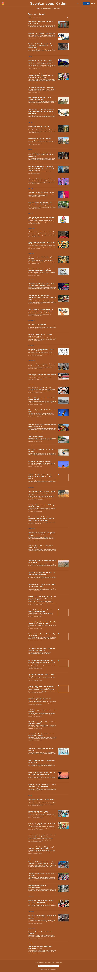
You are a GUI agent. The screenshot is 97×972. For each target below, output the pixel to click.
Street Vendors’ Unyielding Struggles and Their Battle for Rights (41, 847)
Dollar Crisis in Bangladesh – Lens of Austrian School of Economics (42, 836)
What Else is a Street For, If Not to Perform (41, 450)
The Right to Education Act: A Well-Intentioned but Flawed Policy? (41, 284)
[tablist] (35, 18)
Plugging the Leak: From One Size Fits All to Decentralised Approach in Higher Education (42, 598)
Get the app (55, 966)
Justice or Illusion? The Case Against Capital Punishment (42, 375)
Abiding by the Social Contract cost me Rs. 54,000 (39, 171)
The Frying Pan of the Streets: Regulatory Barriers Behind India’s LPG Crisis (41, 154)
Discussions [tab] (38, 17)
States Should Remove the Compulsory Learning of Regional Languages (41, 687)
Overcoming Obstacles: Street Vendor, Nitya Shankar (41, 800)
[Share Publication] (80, 3)
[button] (38, 8)
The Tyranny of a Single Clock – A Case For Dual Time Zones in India (40, 310)
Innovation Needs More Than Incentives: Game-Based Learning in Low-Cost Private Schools (40, 75)
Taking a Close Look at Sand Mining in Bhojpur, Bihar (42, 505)
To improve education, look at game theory (41, 675)
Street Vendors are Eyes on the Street (42, 364)
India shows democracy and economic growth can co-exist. (41, 522)
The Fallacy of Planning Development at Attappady (42, 874)
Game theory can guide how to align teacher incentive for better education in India (41, 678)
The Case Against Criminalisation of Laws (41, 410)
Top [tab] (34, 17)
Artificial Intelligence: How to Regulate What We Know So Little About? (39, 476)
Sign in (93, 3)
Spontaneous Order (36, 38)
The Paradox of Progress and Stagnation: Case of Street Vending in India (42, 297)
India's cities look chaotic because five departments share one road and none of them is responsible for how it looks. (42, 142)
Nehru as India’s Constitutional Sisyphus (40, 932)
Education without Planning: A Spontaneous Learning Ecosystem (39, 269)
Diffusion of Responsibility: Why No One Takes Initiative (41, 350)
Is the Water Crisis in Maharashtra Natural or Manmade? (41, 734)
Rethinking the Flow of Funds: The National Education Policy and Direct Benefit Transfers (41, 662)
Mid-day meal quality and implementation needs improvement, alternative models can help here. (39, 652)
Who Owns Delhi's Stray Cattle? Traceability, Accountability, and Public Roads (40, 45)
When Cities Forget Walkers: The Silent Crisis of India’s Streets (40, 203)
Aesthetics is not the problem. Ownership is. (39, 139)
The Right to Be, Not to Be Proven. (41, 192)
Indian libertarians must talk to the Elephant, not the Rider (41, 243)
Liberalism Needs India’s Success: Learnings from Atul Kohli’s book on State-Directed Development (41, 518)
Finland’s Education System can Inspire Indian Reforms (39, 699)
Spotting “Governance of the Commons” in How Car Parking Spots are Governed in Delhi (42, 533)
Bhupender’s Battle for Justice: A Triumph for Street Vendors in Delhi (41, 862)
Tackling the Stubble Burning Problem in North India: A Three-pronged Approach (41, 492)
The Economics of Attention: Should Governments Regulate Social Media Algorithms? (41, 111)
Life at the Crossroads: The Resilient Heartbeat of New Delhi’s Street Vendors (42, 916)
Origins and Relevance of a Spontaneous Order (38, 886)
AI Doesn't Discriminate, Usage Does (41, 87)
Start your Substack (45, 966)
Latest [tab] (30, 17)
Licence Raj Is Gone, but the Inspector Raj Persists (38, 127)
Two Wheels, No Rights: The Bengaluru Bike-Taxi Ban (41, 218)
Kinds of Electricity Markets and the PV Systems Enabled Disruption (41, 773)
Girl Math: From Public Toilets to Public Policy (40, 22)
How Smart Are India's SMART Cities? (41, 33)
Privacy (49, 962)
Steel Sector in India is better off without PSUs (41, 761)
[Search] (78, 3)
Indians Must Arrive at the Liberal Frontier (41, 749)
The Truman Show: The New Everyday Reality (40, 257)
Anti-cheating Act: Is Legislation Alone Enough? (40, 546)
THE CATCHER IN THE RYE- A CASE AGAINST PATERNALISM (39, 98)
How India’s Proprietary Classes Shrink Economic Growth (40, 610)
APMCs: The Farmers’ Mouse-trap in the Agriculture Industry (42, 824)
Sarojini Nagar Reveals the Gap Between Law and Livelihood (42, 425)
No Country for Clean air (37, 324)
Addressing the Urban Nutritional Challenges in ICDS (40, 947)
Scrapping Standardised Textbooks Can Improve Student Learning (41, 573)
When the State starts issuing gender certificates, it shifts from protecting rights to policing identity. (41, 194)
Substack (42, 969)
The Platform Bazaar (35, 436)
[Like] (29, 106)
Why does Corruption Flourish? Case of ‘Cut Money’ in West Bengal (42, 785)
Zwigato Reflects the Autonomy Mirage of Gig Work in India (41, 585)
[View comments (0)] (38, 40)
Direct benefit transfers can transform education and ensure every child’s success (42, 666)
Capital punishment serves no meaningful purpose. (40, 377)
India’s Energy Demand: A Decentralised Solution (42, 710)
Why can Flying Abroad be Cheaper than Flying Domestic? (42, 398)
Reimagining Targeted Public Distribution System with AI (38, 812)
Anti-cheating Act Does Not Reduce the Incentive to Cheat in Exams (42, 622)
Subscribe (86, 3)
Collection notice (58, 962)
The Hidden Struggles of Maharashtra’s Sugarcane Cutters (42, 722)
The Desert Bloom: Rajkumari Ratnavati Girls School (42, 561)
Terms (53, 962)
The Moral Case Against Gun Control (41, 232)
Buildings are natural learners (39, 461)
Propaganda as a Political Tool (39, 387)
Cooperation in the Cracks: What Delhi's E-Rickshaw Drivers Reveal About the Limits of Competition (40, 62)
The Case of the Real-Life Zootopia (41, 179)
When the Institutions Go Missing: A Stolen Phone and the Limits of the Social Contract (41, 168)
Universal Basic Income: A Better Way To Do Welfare (41, 634)
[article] (48, 25)
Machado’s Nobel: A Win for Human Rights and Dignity (40, 335)
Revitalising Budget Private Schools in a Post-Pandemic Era (41, 901)
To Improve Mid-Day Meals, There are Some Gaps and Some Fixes (41, 649)
